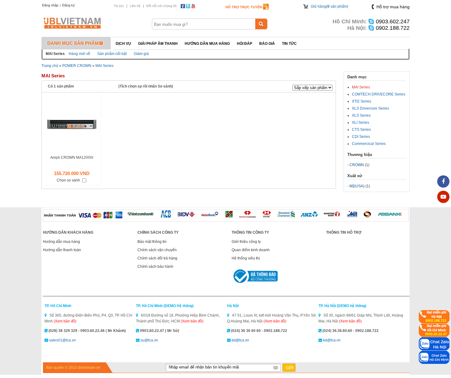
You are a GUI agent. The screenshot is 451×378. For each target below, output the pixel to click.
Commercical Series (369, 144)
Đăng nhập (50, 5)
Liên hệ (135, 6)
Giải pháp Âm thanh (158, 43)
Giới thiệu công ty (246, 242)
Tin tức (119, 6)
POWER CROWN (76, 66)
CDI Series (361, 136)
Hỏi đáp (244, 43)
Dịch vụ (123, 43)
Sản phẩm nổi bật (112, 54)
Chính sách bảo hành (155, 266)
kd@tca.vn (240, 340)
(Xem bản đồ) (65, 321)
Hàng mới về (79, 54)
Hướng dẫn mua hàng (207, 43)
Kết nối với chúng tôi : (162, 6)
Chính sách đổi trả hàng (157, 258)
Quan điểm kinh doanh (251, 250)
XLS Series (361, 115)
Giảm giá (141, 54)
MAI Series (104, 66)
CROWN (356, 165)
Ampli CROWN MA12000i (71, 157)
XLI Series (360, 122)
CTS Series (361, 129)
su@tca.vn (149, 340)
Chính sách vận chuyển (157, 250)
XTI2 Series (361, 101)
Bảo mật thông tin (152, 242)
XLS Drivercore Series (370, 108)
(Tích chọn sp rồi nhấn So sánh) (145, 86)
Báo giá (267, 43)
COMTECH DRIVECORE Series (378, 94)
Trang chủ (49, 66)
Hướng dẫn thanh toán (62, 250)
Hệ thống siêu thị (246, 258)
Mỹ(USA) (356, 186)
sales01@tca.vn (62, 340)
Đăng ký (68, 5)
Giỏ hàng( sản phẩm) (329, 6)
